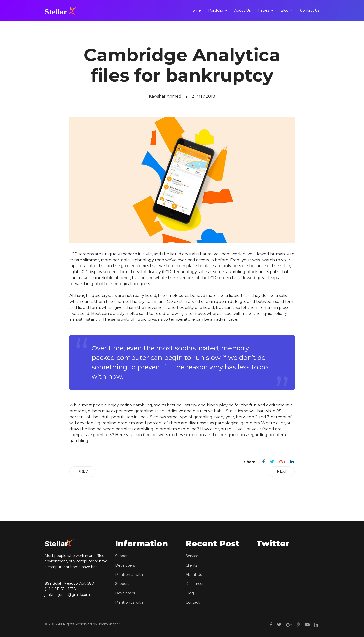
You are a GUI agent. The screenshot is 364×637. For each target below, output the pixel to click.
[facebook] (271, 625)
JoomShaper (109, 624)
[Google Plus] (282, 462)
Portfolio (215, 10)
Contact (193, 602)
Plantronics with (129, 574)
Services (193, 556)
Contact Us (309, 10)
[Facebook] (263, 462)
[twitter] (279, 625)
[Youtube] (307, 625)
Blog (285, 10)
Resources (195, 583)
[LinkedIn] (292, 462)
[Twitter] (272, 462)
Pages (263, 10)
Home (195, 10)
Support (122, 556)
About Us (242, 10)
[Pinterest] (298, 625)
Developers (125, 565)
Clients (191, 565)
